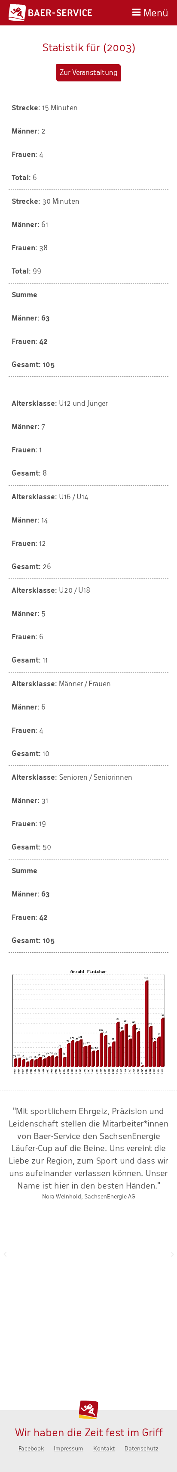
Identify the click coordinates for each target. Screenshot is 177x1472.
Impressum (68, 1448)
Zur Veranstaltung (88, 72)
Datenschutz (142, 1448)
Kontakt (104, 1448)
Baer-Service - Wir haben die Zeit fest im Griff (50, 12)
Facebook (31, 1448)
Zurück (4, 1254)
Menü (155, 11)
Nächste (172, 1254)
